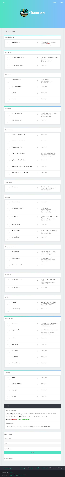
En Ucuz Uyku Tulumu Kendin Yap (49, 217)
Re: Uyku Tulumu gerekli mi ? (49, 323)
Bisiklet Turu (15, 302)
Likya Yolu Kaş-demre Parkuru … (49, 330)
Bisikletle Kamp (16, 308)
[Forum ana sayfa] (32, 12)
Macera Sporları (16, 363)
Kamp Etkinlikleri (16, 79)
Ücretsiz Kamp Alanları (18, 57)
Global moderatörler (23, 419)
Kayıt (10, 434)
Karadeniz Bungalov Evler (19, 141)
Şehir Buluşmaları (16, 86)
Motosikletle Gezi (16, 287)
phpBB (10, 472)
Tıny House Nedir (46, 187)
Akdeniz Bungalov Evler (18, 134)
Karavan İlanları (16, 237)
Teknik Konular (16, 230)
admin (48, 43)
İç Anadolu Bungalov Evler (19, 160)
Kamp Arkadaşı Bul (17, 113)
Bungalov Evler (9, 130)
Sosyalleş (8, 108)
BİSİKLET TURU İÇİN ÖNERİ (48, 302)
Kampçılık (14, 323)
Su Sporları (15, 350)
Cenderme (50, 60)
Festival (14, 99)
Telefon (14, 377)
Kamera (14, 396)
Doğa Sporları (9, 318)
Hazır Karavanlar (16, 224)
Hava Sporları (15, 344)
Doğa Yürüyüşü (16, 330)
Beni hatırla (9, 449)
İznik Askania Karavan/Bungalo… (46, 209)
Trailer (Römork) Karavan (18, 265)
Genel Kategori (9, 37)
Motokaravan (15, 251)
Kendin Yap (15, 216)
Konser (14, 92)
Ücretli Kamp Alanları (17, 65)
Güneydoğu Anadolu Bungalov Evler (22, 166)
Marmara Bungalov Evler (18, 153)
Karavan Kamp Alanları (18, 208)
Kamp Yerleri (8, 52)
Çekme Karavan (16, 258)
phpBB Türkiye (13, 475)
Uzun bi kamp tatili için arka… (49, 113)
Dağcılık (14, 338)
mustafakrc (47, 426)
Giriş (5, 434)
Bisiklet (7, 297)
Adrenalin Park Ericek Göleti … (49, 153)
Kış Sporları (15, 356)
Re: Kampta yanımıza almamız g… (49, 57)
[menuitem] (3, 3)
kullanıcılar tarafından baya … (48, 42)
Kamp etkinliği (45, 79)
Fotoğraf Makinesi (16, 383)
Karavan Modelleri (10, 247)
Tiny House (8, 182)
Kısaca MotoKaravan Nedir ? (48, 251)
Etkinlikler (8, 75)
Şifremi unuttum (8, 458)
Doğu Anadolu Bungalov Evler (20, 172)
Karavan (7, 197)
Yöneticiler (14, 419)
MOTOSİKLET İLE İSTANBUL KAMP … (48, 280)
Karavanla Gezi (16, 202)
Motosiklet (8, 274)
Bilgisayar (14, 390)
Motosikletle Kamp (17, 279)
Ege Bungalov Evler (17, 147)
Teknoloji (7, 372)
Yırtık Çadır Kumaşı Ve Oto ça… (49, 230)
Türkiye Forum (22, 475)
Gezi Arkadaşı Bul (16, 120)
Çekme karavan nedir (47, 258)
